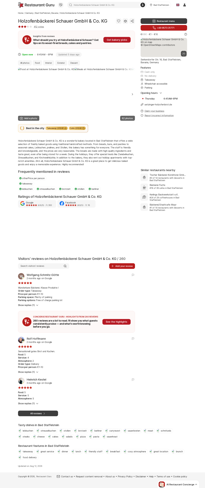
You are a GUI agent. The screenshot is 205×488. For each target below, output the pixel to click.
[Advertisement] (76, 233)
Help (151, 476)
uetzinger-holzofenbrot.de (158, 104)
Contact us (67, 476)
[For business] (61, 5)
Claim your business (154, 111)
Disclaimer (141, 476)
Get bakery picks (117, 39)
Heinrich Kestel (36, 379)
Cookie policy (180, 476)
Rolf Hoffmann (36, 338)
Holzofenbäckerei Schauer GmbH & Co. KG (62, 21)
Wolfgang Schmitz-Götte (43, 275)
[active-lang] (178, 5)
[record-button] (142, 5)
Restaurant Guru (43, 476)
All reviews (36, 413)
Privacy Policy (125, 476)
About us (110, 476)
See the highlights (116, 321)
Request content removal (89, 476)
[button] (132, 94)
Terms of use (163, 476)
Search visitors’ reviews (32, 266)
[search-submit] (70, 5)
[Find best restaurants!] (36, 5)
